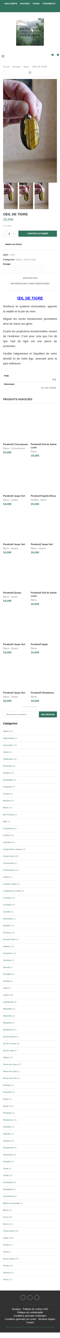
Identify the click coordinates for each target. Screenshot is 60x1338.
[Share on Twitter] (13, 268)
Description (30, 278)
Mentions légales (46, 1319)
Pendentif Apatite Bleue (43, 496)
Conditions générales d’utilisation (30, 1315)
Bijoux (26, 67)
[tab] (30, 278)
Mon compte (11, 4)
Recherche (48, 714)
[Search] (46, 56)
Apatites (35, 500)
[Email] (36, 1297)
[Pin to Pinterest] (20, 268)
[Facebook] (27, 8)
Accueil (6, 67)
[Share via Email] (43, 268)
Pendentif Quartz (12, 592)
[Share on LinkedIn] (28, 268)
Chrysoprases (18, 448)
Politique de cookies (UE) (35, 1309)
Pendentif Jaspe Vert (14, 496)
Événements (49, 4)
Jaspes (14, 500)
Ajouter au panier (37, 233)
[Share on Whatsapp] (35, 268)
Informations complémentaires (30, 283)
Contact (30, 1322)
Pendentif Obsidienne (42, 692)
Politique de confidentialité (30, 1312)
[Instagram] (30, 1297)
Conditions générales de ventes (20, 1319)
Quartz (14, 596)
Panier (36, 4)
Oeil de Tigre (30, 259)
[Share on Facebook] (6, 268)
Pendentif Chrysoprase (15, 444)
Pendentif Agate (39, 644)
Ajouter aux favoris (13, 244)
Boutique (25, 4)
